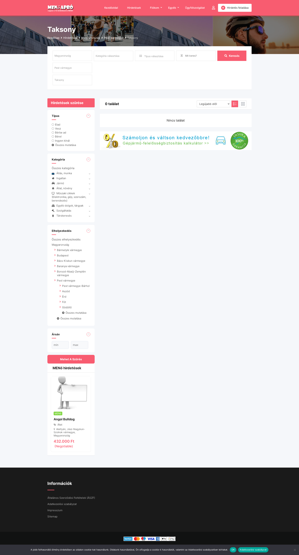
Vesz (58, 128)
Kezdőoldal (111, 7)
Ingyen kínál (62, 140)
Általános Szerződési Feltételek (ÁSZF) (71, 497)
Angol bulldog (64, 419)
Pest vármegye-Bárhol (76, 286)
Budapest (63, 255)
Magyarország (60, 244)
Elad (57, 124)
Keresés (234, 55)
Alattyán (61, 429)
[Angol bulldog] (71, 392)
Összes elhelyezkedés (66, 239)
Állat (59, 424)
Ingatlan (61, 178)
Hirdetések (134, 7)
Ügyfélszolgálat (195, 7)
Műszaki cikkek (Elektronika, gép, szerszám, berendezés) (69, 197)
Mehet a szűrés (71, 359)
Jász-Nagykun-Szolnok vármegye (69, 431)
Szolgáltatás (63, 210)
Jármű (60, 183)
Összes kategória (63, 168)
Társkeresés (64, 215)
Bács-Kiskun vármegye (71, 260)
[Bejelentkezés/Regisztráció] (213, 8)
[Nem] (294, 550)
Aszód (66, 291)
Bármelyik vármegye (69, 250)
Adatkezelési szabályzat (62, 504)
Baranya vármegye (68, 266)
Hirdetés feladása (237, 7)
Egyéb (172, 7)
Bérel (58, 136)
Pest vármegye (66, 280)
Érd (64, 296)
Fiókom (154, 7)
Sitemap (52, 516)
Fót (64, 302)
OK (233, 549)
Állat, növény (64, 188)
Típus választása (153, 56)
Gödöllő (67, 307)
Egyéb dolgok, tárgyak (69, 205)
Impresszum (54, 510)
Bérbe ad (60, 132)
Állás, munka (64, 173)
